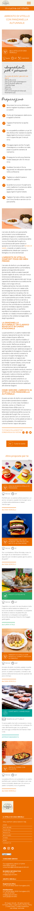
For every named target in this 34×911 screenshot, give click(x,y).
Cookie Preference (22, 906)
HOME (5, 825)
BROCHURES (7, 835)
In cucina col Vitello (17, 8)
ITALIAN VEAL (7, 830)
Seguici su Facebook (4, 849)
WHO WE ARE (7, 827)
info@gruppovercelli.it (10, 874)
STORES (5, 838)
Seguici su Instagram (8, 849)
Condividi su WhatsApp (23, 432)
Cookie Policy (10, 906)
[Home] (5, 2)
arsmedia (21, 908)
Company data (7, 905)
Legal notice (17, 905)
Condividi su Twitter (30, 432)
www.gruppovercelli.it (10, 896)
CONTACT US (7, 843)
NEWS (5, 840)
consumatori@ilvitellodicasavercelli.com (16, 867)
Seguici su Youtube (12, 849)
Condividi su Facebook (27, 432)
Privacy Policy (27, 905)
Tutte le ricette (19, 444)
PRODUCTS (6, 832)
